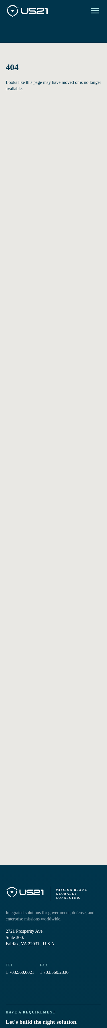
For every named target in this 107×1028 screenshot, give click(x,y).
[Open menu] (95, 11)
